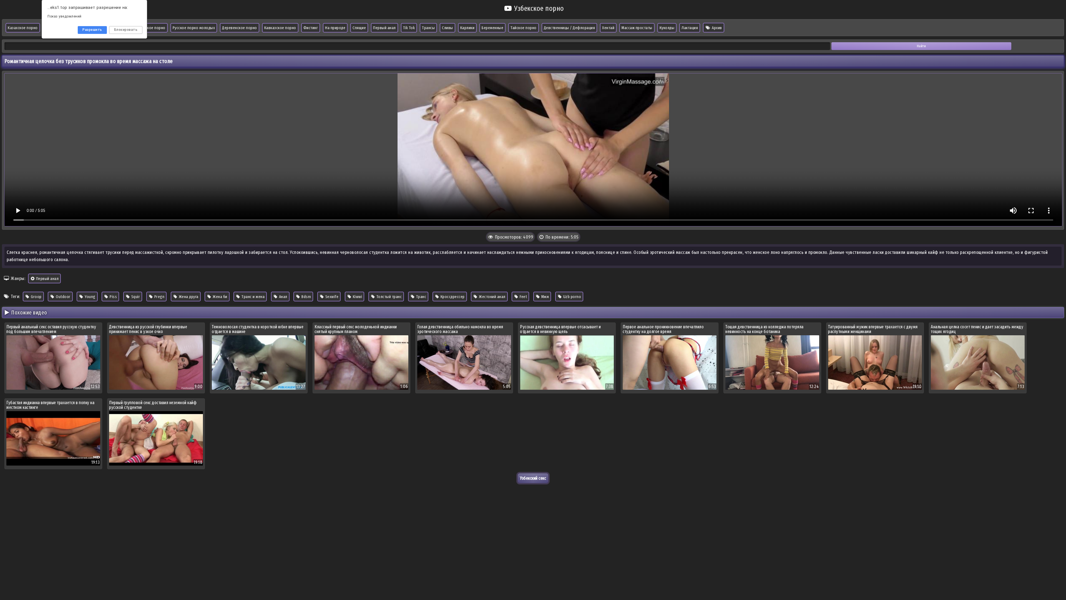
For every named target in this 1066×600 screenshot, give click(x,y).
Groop (36, 296)
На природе (335, 27)
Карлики (467, 27)
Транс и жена (253, 296)
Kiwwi (357, 296)
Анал (282, 296)
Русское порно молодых (194, 27)
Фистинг (310, 27)
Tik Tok (409, 27)
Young (89, 296)
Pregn (158, 296)
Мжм (544, 296)
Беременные (492, 27)
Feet (523, 296)
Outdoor (63, 296)
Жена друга (188, 296)
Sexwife (331, 296)
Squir (135, 296)
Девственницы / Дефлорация (569, 27)
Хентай (608, 27)
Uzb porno (571, 296)
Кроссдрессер (452, 296)
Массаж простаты (637, 27)
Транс (420, 296)
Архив (716, 27)
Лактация (690, 27)
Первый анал (384, 27)
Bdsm (306, 296)
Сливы (447, 27)
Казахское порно (23, 27)
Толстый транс (388, 296)
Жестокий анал (492, 296)
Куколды (667, 27)
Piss (113, 296)
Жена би (219, 296)
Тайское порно (524, 27)
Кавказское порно (280, 27)
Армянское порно (150, 27)
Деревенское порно (239, 27)
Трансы (428, 27)
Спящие (359, 27)
